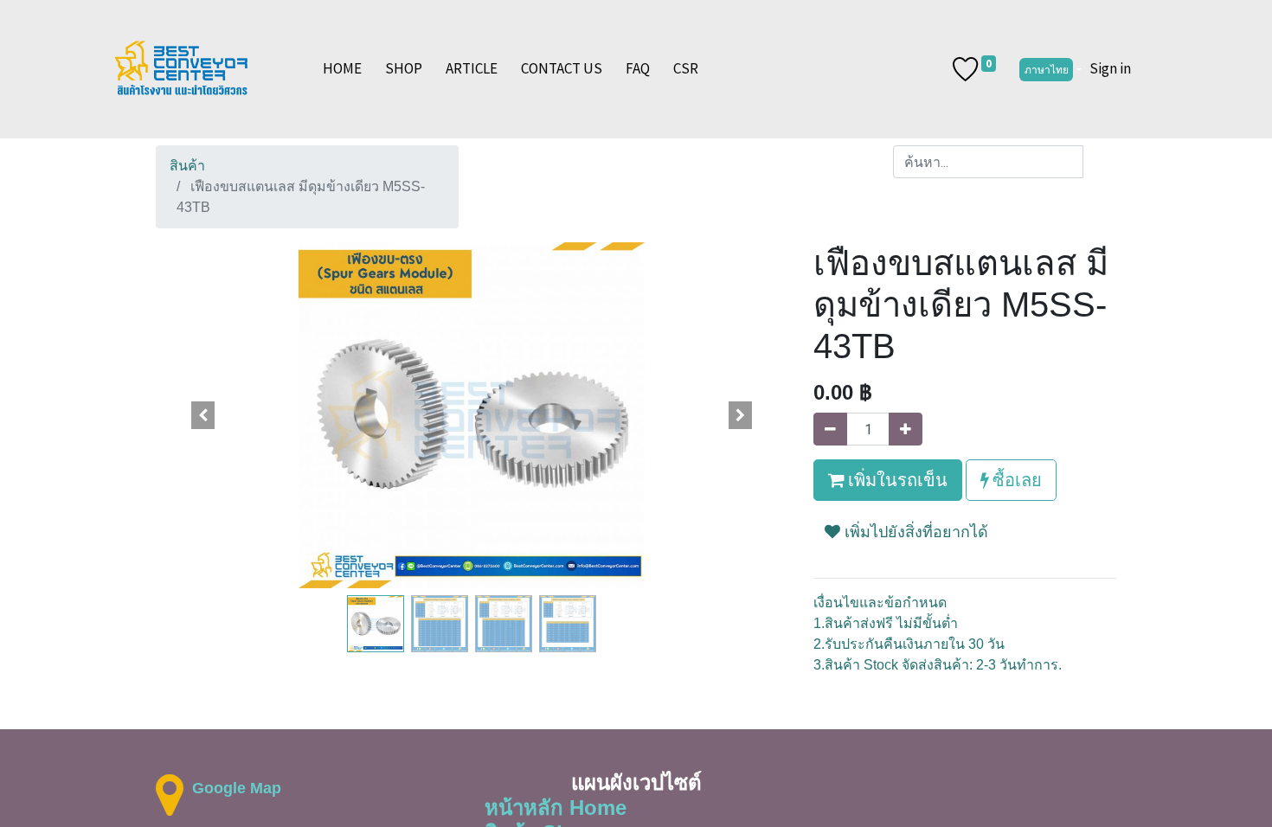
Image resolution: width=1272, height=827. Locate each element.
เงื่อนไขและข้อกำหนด (880, 602)
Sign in (1110, 68)
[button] (203, 415)
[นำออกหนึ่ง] (830, 429)
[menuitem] (342, 69)
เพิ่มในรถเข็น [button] (896, 479)
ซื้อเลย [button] (1015, 479)
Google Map (236, 788)
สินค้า (187, 165)
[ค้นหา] (1099, 161)
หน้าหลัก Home (555, 807)
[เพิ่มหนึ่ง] (905, 429)
